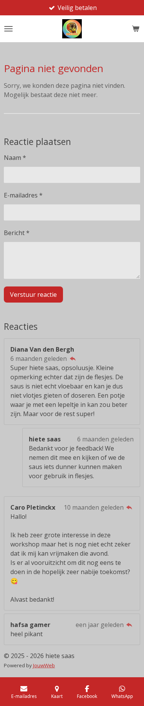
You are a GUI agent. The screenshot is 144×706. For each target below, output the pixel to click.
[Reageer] (72, 358)
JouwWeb (44, 665)
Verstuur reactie (33, 294)
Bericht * (17, 233)
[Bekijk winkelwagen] (135, 28)
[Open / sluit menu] (8, 28)
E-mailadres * (23, 195)
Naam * (15, 157)
